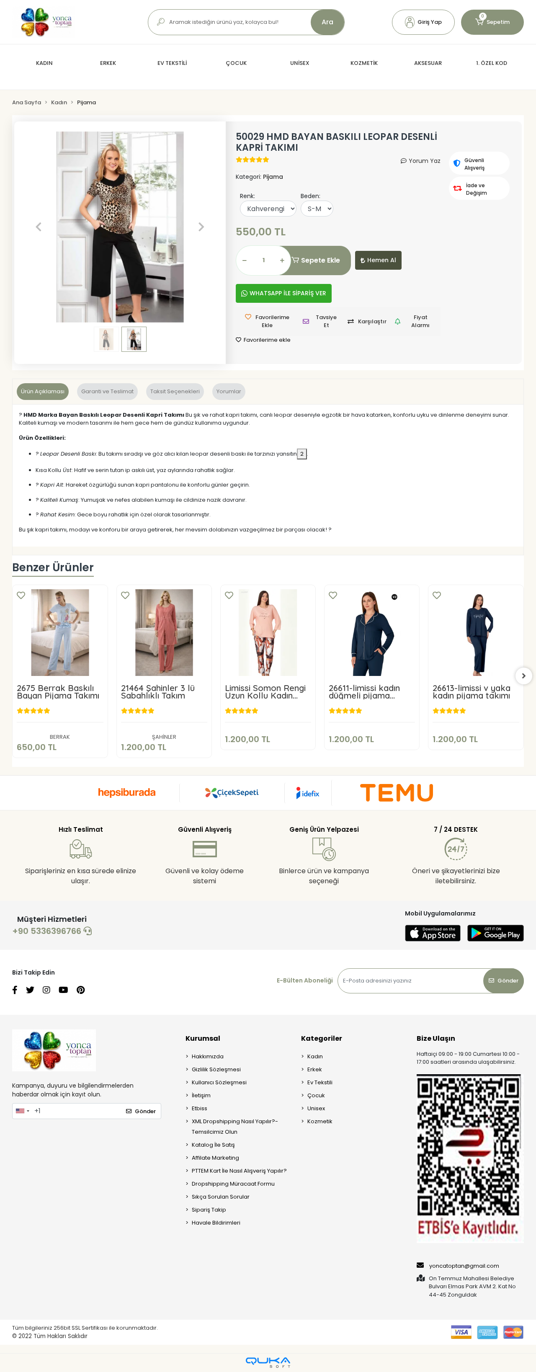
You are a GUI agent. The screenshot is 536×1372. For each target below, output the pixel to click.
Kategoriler (321, 1038)
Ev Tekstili (319, 1082)
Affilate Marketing (215, 1158)
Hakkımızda (208, 1056)
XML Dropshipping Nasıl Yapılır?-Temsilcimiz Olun (235, 1126)
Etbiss (199, 1108)
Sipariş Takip (209, 1210)
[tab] (43, 391)
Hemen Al (381, 260)
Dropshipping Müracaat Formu (233, 1184)
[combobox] (22, 1111)
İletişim (201, 1095)
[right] (523, 676)
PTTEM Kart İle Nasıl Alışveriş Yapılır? (239, 1171)
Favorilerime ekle (266, 340)
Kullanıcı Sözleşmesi (219, 1082)
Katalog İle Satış (213, 1145)
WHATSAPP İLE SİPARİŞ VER (288, 293)
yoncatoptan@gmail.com (464, 1266)
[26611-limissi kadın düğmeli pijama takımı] (372, 632)
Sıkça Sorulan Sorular (221, 1197)
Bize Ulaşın (436, 1038)
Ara (327, 22)
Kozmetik (319, 1121)
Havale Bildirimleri (216, 1223)
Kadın (315, 1056)
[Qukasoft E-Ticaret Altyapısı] (268, 1362)
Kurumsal (203, 1038)
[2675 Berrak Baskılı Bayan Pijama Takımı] (60, 632)
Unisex (316, 1108)
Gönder (507, 981)
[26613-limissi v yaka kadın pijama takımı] (476, 632)
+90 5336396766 (47, 931)
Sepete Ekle (320, 260)
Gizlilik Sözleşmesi (216, 1069)
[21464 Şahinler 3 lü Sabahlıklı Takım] (164, 632)
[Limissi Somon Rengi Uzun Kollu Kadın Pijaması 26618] (268, 632)
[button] (423, 22)
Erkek (314, 1069)
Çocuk (316, 1095)
